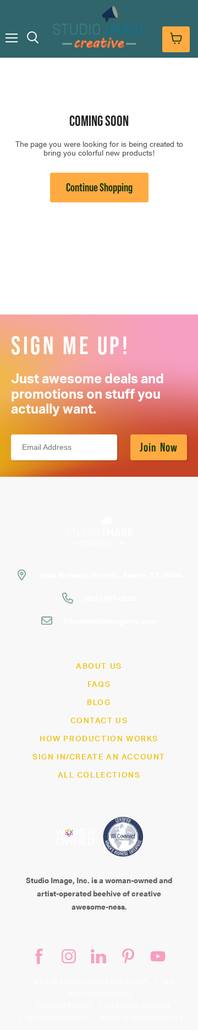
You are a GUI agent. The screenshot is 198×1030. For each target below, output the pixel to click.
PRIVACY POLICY (65, 1006)
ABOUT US (99, 666)
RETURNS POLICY (55, 1018)
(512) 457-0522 (110, 597)
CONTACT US (99, 721)
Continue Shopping (99, 187)
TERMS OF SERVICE (139, 1006)
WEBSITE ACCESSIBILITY (141, 1018)
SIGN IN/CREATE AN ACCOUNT (99, 757)
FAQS (99, 684)
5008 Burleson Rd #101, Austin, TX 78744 (110, 574)
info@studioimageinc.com (110, 620)
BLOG (99, 703)
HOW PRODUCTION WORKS (99, 739)
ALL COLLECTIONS (99, 775)
